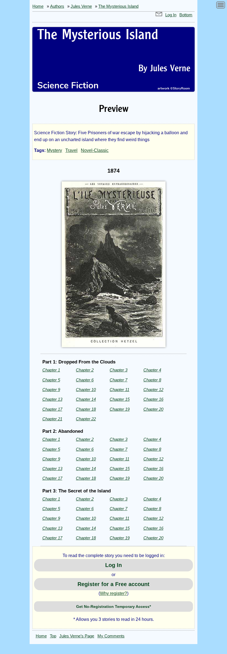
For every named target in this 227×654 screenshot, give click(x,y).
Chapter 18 (86, 409)
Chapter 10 (86, 389)
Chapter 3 (118, 370)
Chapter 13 (52, 399)
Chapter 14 (86, 399)
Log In (170, 15)
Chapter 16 (153, 399)
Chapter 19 (120, 409)
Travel (71, 150)
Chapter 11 (119, 389)
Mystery (54, 150)
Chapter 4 (152, 370)
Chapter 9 (51, 389)
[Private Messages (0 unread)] (159, 15)
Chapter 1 (51, 370)
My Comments (111, 636)
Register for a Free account (113, 584)
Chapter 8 (152, 380)
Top (53, 636)
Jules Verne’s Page (76, 636)
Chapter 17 (52, 409)
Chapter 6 (85, 380)
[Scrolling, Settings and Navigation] (220, 6)
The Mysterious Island (118, 6)
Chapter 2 (85, 370)
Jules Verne (81, 6)
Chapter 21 (52, 418)
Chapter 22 (86, 418)
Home (37, 6)
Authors (57, 6)
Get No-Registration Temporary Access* (113, 606)
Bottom (185, 15)
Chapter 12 (153, 389)
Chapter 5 (51, 380)
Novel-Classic (95, 150)
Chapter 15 (120, 399)
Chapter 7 (118, 380)
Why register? (113, 593)
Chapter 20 (153, 409)
